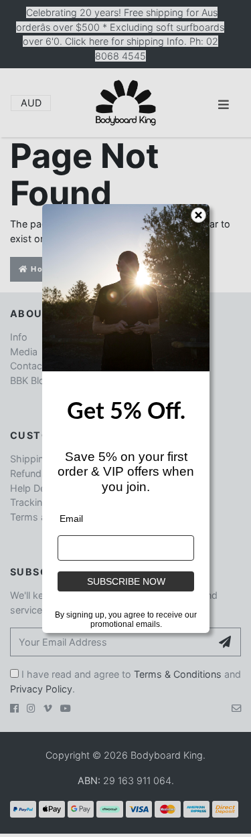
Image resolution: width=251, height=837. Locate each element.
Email (71, 518)
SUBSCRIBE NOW (125, 581)
